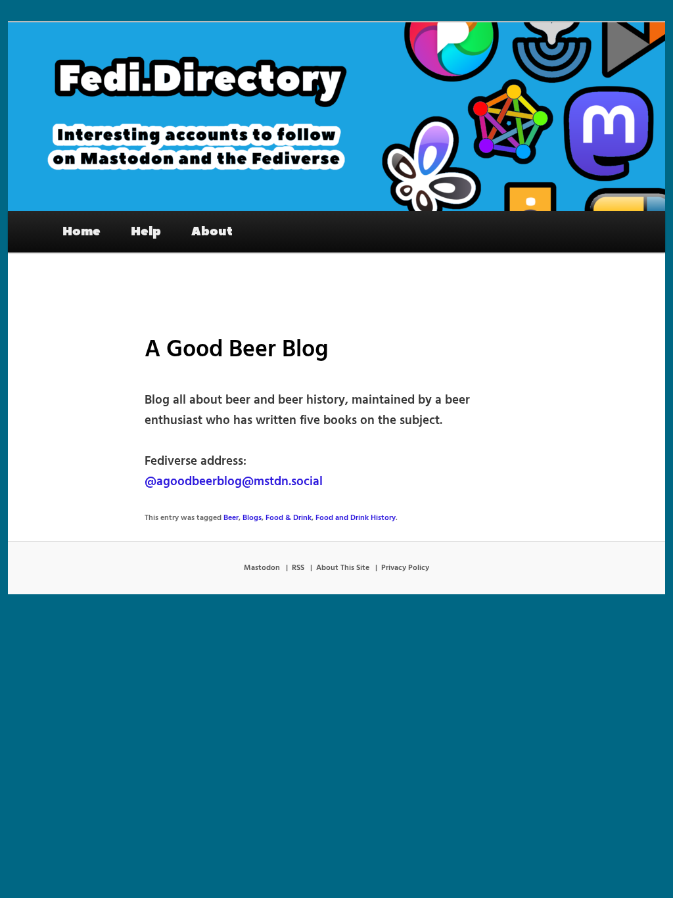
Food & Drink (289, 518)
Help (146, 231)
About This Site (342, 568)
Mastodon (262, 568)
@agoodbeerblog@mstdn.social (234, 482)
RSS (298, 568)
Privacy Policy (405, 568)
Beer (231, 518)
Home (81, 231)
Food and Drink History (355, 518)
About (212, 231)
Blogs (252, 518)
